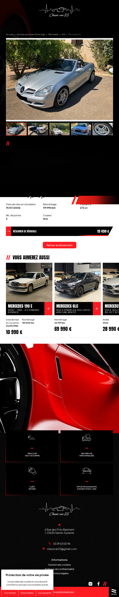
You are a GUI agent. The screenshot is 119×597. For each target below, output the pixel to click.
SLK (63, 34)
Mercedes (53, 34)
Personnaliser (27, 592)
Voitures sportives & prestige (31, 34)
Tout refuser (10, 592)
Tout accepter (44, 592)
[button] (44, 266)
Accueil (9, 34)
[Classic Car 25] (59, 10)
